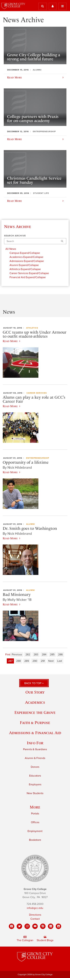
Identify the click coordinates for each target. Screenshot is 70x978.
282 (27, 654)
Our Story (35, 692)
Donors (35, 767)
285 (52, 654)
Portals (35, 813)
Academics (35, 702)
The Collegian (25, 940)
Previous (17, 654)
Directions (35, 914)
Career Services (37, 393)
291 (43, 661)
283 (36, 654)
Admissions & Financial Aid (35, 732)
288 (18, 661)
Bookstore (35, 840)
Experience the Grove (35, 712)
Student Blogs (45, 940)
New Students (35, 793)
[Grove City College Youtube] (35, 926)
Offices (35, 822)
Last (59, 661)
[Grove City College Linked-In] (58, 926)
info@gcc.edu (35, 908)
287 (10, 661)
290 (34, 661)
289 (26, 661)
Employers (35, 784)
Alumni (30, 524)
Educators (35, 775)
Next (51, 661)
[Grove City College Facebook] (11, 926)
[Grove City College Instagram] (27, 926)
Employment (35, 831)
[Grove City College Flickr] (50, 926)
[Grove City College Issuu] (43, 926)
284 (44, 654)
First (7, 654)
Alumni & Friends (35, 758)
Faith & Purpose (35, 722)
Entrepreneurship (37, 458)
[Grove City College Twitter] (19, 926)
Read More (10, 341)
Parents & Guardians (35, 749)
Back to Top (33, 683)
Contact (35, 919)
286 (60, 654)
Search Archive (15, 235)
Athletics (32, 328)
